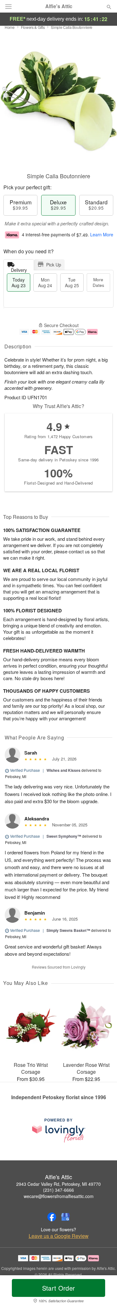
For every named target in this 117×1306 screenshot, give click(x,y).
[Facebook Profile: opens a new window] (51, 1216)
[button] (104, 1292)
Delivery (19, 268)
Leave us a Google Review (59, 1236)
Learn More (101, 235)
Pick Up (53, 264)
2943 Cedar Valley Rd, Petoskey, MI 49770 (58, 1184)
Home (10, 27)
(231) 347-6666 (58, 1190)
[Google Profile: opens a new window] (65, 1216)
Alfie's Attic (58, 6)
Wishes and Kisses (63, 770)
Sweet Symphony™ (63, 836)
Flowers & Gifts (33, 27)
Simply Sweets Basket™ (68, 930)
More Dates (98, 282)
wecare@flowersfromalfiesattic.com (59, 1196)
